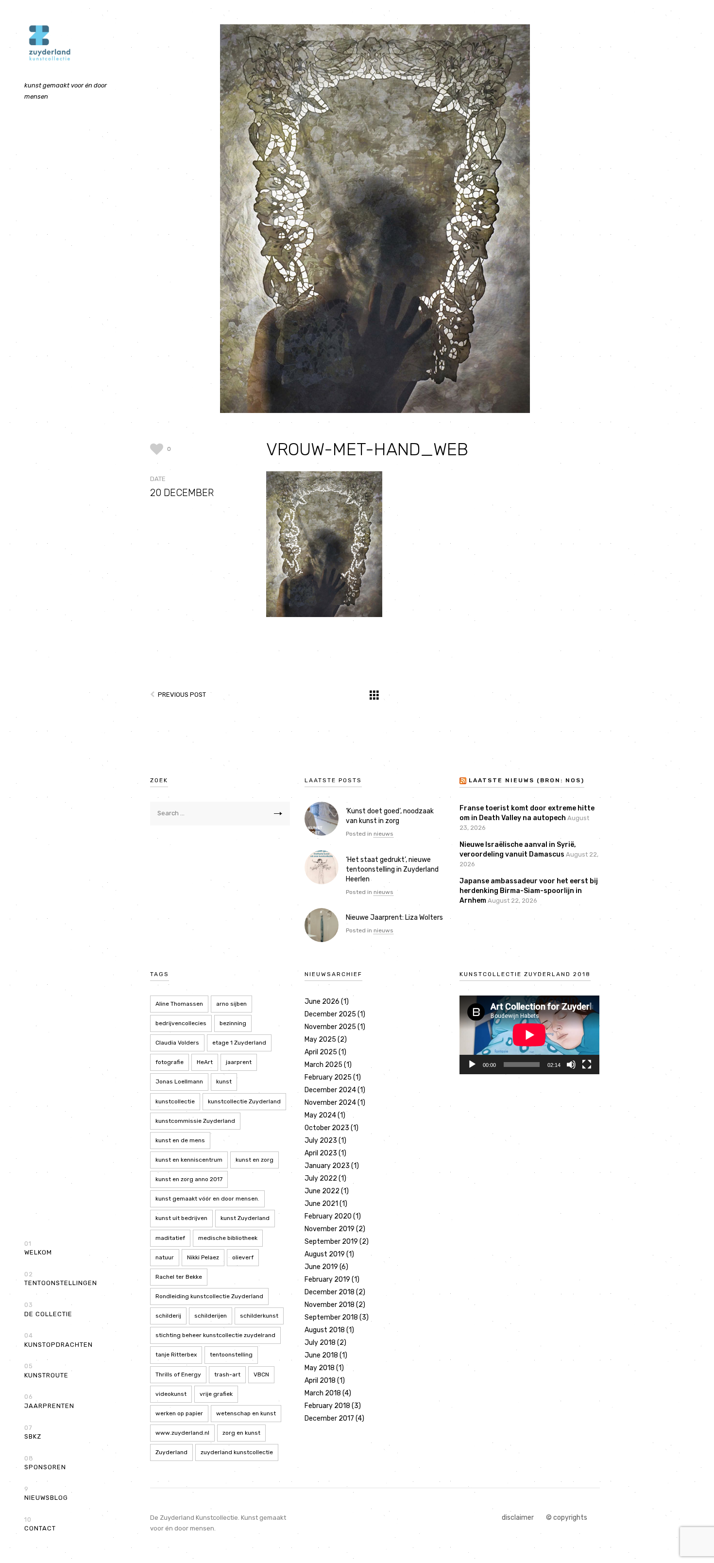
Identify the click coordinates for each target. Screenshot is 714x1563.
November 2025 (330, 1027)
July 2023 (321, 1140)
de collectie (48, 1309)
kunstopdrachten (58, 1340)
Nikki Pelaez (203, 1257)
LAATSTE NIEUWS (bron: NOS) (526, 780)
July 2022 (321, 1178)
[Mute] (571, 1064)
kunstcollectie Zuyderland (244, 1101)
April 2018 (320, 1380)
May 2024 (320, 1115)
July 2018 (320, 1343)
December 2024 (330, 1090)
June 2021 (321, 1204)
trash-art (227, 1374)
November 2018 (330, 1305)
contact (40, 1524)
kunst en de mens (180, 1140)
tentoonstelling (231, 1354)
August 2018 (325, 1330)
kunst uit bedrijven (181, 1218)
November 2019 (330, 1229)
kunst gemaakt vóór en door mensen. (207, 1198)
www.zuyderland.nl (182, 1432)
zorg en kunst (241, 1432)
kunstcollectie (175, 1101)
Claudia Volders (177, 1042)
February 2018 (327, 1406)
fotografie (169, 1062)
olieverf (243, 1257)
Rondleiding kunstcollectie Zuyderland (209, 1296)
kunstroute (46, 1370)
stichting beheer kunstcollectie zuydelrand (215, 1335)
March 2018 (323, 1393)
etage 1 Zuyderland (239, 1042)
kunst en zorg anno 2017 (188, 1179)
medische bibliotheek (227, 1238)
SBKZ (32, 1432)
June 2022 (322, 1191)
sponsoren (45, 1463)
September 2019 (331, 1241)
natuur (164, 1257)
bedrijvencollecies (180, 1023)
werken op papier (179, 1413)
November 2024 (330, 1103)
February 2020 (328, 1216)
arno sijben (231, 1003)
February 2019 (327, 1279)
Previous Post (182, 694)
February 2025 (328, 1077)
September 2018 (331, 1317)
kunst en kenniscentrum (188, 1159)
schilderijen (210, 1315)
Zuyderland (171, 1452)
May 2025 (320, 1039)
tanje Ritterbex (176, 1354)
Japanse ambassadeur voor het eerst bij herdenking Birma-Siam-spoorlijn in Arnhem (528, 891)
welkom (38, 1248)
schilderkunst (259, 1315)
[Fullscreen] (587, 1064)
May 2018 (320, 1368)
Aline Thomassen (179, 1003)
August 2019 (325, 1254)
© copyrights (566, 1517)
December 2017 (329, 1418)
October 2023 (327, 1128)
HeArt (205, 1062)
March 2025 (323, 1065)
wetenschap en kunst (246, 1413)
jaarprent (239, 1062)
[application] (529, 1035)
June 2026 (322, 1001)
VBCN (261, 1374)
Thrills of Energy (178, 1374)
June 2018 (321, 1355)
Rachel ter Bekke (178, 1276)
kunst (224, 1081)
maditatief (170, 1238)
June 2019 (321, 1267)
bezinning (233, 1023)
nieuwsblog (46, 1493)
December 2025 (330, 1014)
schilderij (168, 1315)
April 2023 (321, 1153)
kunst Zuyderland (245, 1218)
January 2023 (327, 1166)
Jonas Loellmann (179, 1081)
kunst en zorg (254, 1159)
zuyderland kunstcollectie (237, 1452)
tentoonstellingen (60, 1279)
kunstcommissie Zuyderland (195, 1120)
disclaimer (518, 1517)
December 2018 (330, 1292)
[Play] (472, 1064)
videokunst (171, 1394)
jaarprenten (49, 1401)
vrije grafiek (216, 1394)
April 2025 (321, 1052)
